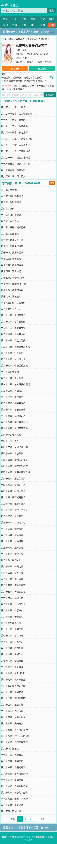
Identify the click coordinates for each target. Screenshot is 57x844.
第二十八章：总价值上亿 (13, 359)
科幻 (5, 25)
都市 (33, 19)
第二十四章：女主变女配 (13, 334)
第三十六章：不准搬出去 (13, 409)
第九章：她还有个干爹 (12, 239)
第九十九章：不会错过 (12, 804)
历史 (42, 19)
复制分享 (49, 94)
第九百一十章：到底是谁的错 (15, 157)
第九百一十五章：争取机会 (14, 126)
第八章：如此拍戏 (10, 233)
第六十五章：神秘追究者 (13, 591)
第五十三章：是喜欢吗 (12, 516)
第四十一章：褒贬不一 (12, 440)
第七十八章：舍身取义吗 (13, 673)
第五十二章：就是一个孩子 (14, 509)
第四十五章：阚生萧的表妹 (14, 465)
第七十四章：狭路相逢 (12, 648)
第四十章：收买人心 (11, 434)
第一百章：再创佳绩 (11, 811)
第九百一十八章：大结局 (39, 61)
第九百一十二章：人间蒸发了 (15, 144)
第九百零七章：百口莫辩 (13, 176)
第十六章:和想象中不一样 (13, 283)
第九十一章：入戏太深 (12, 754)
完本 (42, 25)
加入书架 (14, 68)
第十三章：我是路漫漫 (12, 265)
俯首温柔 (40, 86)
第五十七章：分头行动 (12, 541)
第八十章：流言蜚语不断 (13, 685)
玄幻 (14, 19)
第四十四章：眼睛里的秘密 (14, 459)
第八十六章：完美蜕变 (12, 723)
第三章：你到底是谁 (11, 202)
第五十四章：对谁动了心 (13, 522)
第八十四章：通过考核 (12, 710)
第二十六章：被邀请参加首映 (15, 346)
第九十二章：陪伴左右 (12, 761)
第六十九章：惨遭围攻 (12, 616)
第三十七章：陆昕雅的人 (13, 415)
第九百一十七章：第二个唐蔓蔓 (16, 113)
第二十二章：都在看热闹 (13, 321)
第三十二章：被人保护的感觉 (15, 384)
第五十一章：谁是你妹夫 (13, 503)
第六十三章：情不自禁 (12, 578)
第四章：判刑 (7, 208)
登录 (51, 25)
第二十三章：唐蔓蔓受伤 (13, 327)
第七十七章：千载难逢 (12, 666)
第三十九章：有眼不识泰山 (14, 428)
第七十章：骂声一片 (11, 622)
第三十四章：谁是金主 (12, 396)
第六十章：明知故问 (11, 560)
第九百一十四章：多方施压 (14, 132)
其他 (23, 25)
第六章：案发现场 (10, 221)
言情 (14, 25)
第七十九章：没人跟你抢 (13, 679)
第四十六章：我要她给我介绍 (15, 472)
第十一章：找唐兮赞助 (12, 252)
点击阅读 (42, 68)
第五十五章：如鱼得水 (12, 528)
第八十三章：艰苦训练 (12, 704)
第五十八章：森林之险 (12, 547)
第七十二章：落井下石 (12, 635)
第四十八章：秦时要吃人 (13, 484)
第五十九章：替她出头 (12, 553)
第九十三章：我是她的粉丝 (14, 767)
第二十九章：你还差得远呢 (14, 365)
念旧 (16, 86)
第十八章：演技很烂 (11, 296)
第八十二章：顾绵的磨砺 (13, 698)
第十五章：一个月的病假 (13, 277)
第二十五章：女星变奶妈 (13, 340)
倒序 (52, 182)
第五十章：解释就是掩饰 (13, 497)
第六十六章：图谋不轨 (12, 597)
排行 (33, 25)
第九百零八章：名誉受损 (13, 170)
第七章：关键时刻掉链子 (13, 227)
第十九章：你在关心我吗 (13, 302)
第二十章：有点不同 (11, 308)
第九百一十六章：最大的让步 (15, 119)
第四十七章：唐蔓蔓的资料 (14, 478)
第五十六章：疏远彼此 (12, 535)
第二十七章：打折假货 (12, 352)
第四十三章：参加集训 (12, 453)
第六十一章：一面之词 (12, 566)
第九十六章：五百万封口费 (14, 786)
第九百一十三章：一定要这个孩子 (17, 138)
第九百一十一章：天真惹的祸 (15, 151)
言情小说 (20, 38)
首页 (5, 19)
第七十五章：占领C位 (12, 654)
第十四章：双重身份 (11, 271)
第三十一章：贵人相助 (12, 378)
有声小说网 (10, 5)
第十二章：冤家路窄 (11, 258)
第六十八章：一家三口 (12, 610)
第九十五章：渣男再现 (12, 779)
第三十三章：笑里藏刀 (12, 390)
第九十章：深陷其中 (11, 748)
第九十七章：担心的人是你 (14, 792)
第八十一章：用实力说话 (13, 691)
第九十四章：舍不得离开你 (14, 773)
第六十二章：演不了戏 (12, 572)
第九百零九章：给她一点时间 (15, 163)
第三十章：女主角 (10, 371)
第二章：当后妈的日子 (12, 195)
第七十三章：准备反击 (12, 641)
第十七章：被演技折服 (12, 290)
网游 (51, 19)
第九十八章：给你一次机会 (14, 798)
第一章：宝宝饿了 (10, 189)
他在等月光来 (27, 86)
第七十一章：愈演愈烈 (12, 629)
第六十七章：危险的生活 (13, 604)
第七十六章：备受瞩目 (12, 660)
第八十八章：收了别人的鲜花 (15, 735)
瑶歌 (24, 50)
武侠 (23, 19)
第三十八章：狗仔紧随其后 (14, 421)
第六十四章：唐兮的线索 (13, 585)
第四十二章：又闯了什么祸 (14, 447)
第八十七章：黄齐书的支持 (14, 729)
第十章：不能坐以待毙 (12, 246)
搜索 (51, 10)
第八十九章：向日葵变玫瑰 (14, 742)
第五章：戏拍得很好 (11, 214)
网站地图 (28, 839)
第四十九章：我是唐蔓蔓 (13, 491)
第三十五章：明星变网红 (13, 403)
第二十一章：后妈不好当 (13, 315)
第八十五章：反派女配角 (13, 717)
